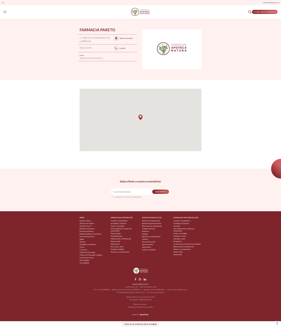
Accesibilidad (84, 263)
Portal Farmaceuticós (87, 236)
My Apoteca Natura (87, 231)
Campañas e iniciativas (88, 244)
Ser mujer (176, 226)
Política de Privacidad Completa (91, 255)
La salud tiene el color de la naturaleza (187, 244)
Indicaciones (126, 38)
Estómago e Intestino (181, 223)
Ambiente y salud (179, 236)
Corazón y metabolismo (119, 221)
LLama (122, 48)
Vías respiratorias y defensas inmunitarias (121, 230)
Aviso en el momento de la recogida (140, 324)
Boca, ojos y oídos (117, 247)
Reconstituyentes (148, 242)
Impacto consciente (87, 223)
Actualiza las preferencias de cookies (140, 307)
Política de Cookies (139, 304)
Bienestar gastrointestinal (151, 223)
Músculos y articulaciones (120, 252)
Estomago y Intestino (118, 223)
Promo (82, 247)
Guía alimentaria (116, 236)
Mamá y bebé (115, 241)
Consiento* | (127, 197)
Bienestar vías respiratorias (152, 226)
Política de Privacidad (132, 197)
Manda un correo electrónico (91, 58)
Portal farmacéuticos (271, 2)
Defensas (145, 231)
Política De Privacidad (87, 252)
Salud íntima (115, 244)
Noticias (83, 242)
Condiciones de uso (87, 257)
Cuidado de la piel (148, 229)
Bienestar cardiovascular (151, 221)
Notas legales (84, 260)
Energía (145, 234)
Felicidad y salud (179, 239)
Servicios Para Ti (86, 226)
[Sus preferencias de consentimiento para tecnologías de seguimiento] (277, 323)
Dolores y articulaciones (182, 249)
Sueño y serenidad (117, 226)
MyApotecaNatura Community (90, 234)
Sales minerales (147, 244)
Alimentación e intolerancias (121, 239)
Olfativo (145, 239)
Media (82, 239)
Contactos (83, 250)
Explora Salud (116, 233)
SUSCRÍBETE (160, 192)
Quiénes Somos (85, 221)
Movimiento (177, 241)
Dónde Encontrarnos (265, 12)
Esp (3, 2)
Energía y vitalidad (117, 249)
